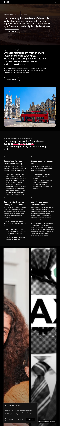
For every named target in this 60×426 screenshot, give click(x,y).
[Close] (36, 404)
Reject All (20, 419)
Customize (10, 419)
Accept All (30, 419)
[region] (20, 413)
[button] (55, 2)
